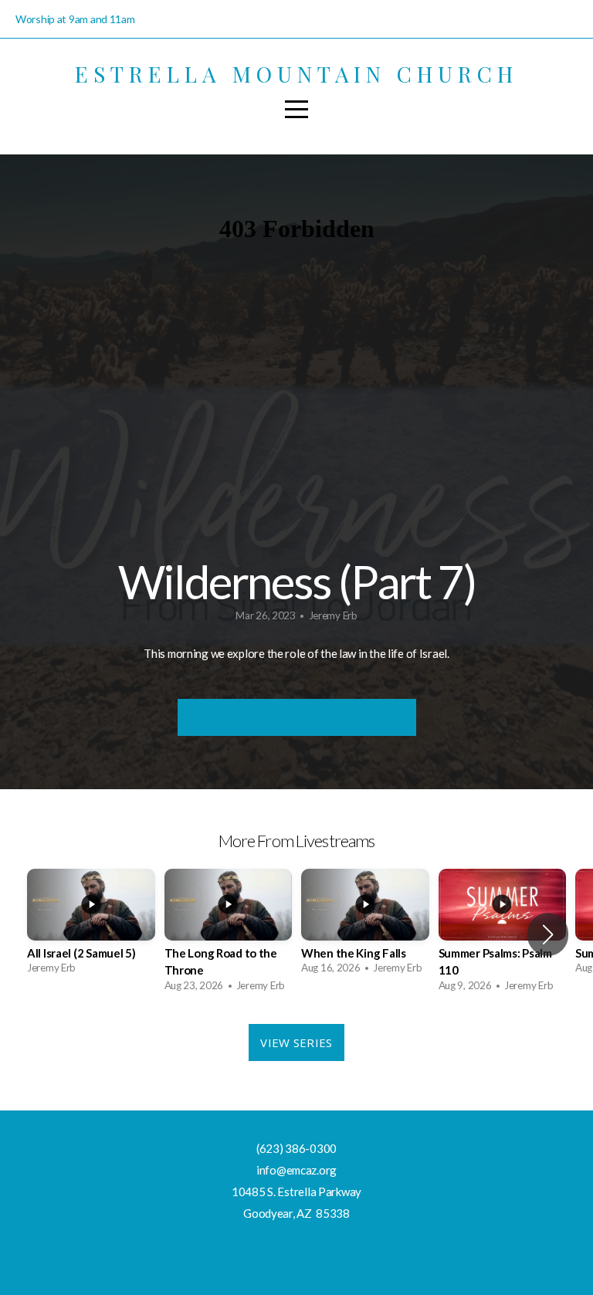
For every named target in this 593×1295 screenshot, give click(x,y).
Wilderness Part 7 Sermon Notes (297, 717)
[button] (547, 934)
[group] (91, 926)
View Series (296, 1042)
